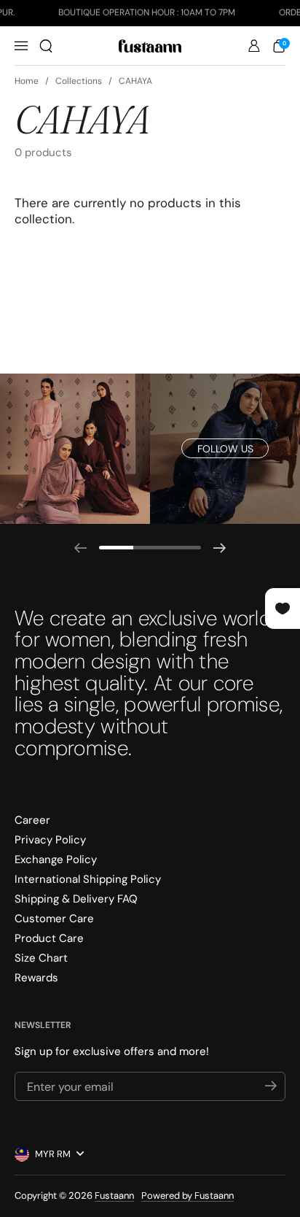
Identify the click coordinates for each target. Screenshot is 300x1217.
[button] (45, 46)
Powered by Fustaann (187, 1195)
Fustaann (114, 1195)
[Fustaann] (150, 46)
